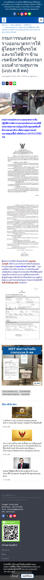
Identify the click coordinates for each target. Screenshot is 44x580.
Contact (5, 558)
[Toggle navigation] (41, 20)
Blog (4, 554)
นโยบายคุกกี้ (11, 571)
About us (6, 550)
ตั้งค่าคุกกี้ (15, 576)
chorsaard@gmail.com (15, 509)
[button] (36, 20)
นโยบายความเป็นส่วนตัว (29, 569)
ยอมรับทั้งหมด (27, 576)
